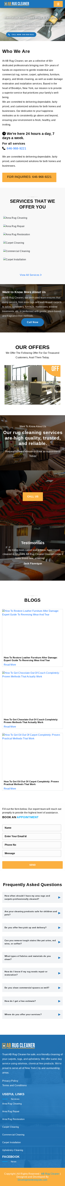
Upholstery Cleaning (12, 1150)
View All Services (30, 275)
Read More (10, 664)
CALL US (32, 496)
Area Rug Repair (11, 1111)
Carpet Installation (11, 1142)
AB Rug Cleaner (50, 1173)
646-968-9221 (16, 148)
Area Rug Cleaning (12, 1103)
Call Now (32, 322)
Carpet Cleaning (10, 1127)
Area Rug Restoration (13, 1119)
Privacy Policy (10, 1081)
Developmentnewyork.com (32, 1180)
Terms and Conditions (14, 1085)
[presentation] (8, 388)
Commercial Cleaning (13, 1134)
